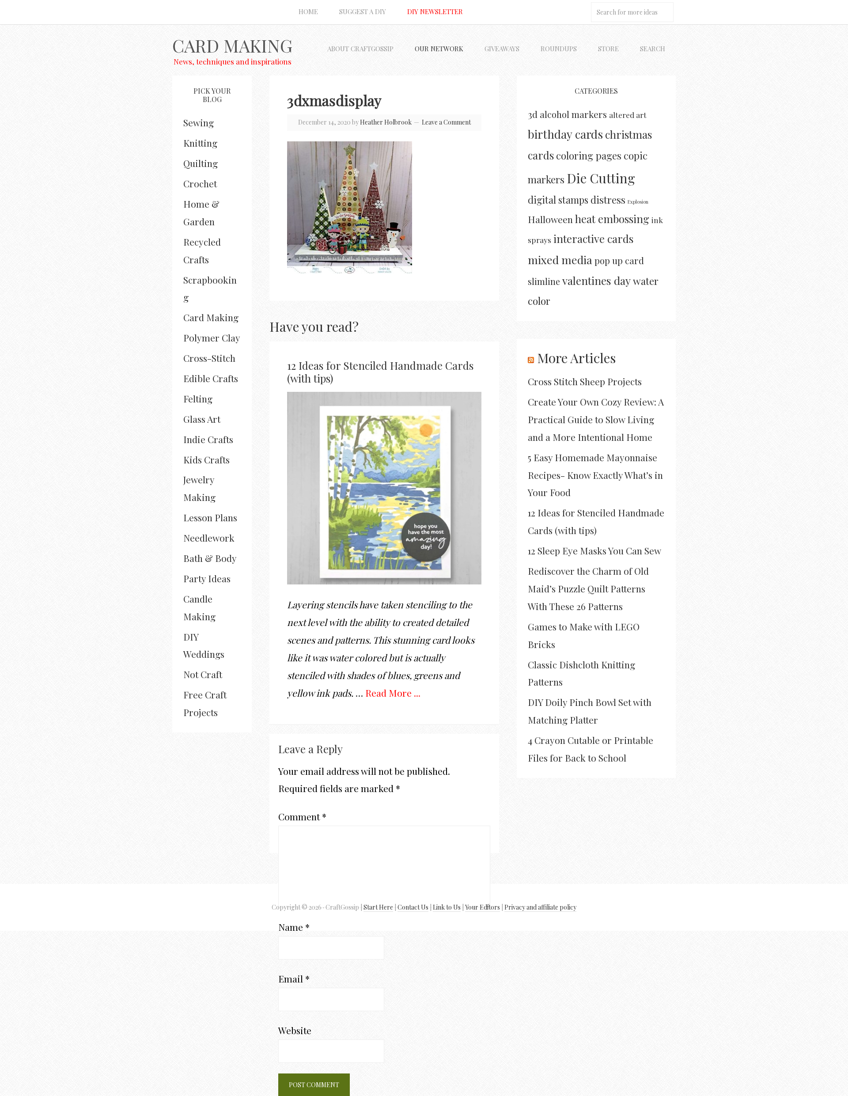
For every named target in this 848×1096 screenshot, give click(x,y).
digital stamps (558, 199)
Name (294, 927)
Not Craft (202, 674)
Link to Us (447, 907)
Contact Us (413, 907)
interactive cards (593, 238)
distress (608, 199)
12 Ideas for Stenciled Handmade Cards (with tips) (380, 371)
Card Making (232, 45)
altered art (628, 115)
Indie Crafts (208, 439)
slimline (544, 281)
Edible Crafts (210, 378)
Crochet (200, 183)
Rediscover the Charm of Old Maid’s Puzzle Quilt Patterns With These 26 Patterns (588, 588)
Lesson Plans (210, 517)
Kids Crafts (206, 459)
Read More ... (392, 692)
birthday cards (565, 134)
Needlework (209, 537)
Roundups (559, 48)
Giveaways (502, 48)
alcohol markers (573, 114)
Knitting (200, 143)
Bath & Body (210, 558)
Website (294, 1030)
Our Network (439, 48)
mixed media (560, 259)
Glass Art (201, 419)
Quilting (200, 163)
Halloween (550, 219)
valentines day (596, 280)
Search (652, 48)
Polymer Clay (211, 337)
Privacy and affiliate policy (540, 907)
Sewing (198, 122)
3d (533, 114)
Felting (197, 398)
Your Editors (482, 907)
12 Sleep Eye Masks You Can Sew (594, 550)
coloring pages (588, 155)
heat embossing (612, 219)
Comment (302, 816)
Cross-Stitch (209, 358)
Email (294, 978)
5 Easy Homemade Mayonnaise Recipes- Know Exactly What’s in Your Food (595, 475)
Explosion (638, 201)
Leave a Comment (446, 122)
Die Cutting (601, 177)
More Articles (576, 358)
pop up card (619, 260)
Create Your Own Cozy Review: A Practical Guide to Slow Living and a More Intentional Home (596, 419)
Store (608, 48)
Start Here (378, 907)
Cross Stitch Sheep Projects (585, 381)
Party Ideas (207, 578)
